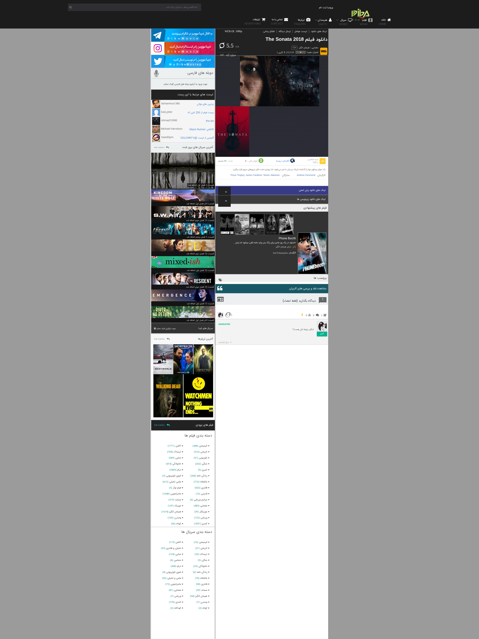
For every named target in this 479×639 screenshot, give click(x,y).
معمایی (315, 48)
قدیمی (204, 494)
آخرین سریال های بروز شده (197, 147)
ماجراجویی (175, 494)
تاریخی (203, 452)
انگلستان (286, 161)
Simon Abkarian (271, 175)
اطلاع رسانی (269, 31)
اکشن (178, 446)
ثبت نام (323, 8)
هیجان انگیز (304, 48)
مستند (178, 500)
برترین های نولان (205, 104)
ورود (331, 8)
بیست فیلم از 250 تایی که (201, 113)
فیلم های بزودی (204, 425)
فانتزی (204, 488)
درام (289, 247)
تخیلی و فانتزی (173, 548)
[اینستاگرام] (183, 53)
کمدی (204, 524)
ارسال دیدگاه (285, 31)
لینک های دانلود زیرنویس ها (311, 199)
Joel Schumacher (280, 253)
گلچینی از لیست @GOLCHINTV (197, 138)
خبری (204, 470)
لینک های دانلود (319, 31)
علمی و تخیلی (174, 578)
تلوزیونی (203, 458)
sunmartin (224, 324)
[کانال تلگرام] (183, 40)
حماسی (177, 560)
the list (210, 121)
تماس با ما (277, 21)
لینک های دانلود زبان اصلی (312, 190)
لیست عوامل (301, 31)
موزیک (177, 506)
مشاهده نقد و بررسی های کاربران (308, 288)
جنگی (204, 464)
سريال (343, 22)
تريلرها (300, 22)
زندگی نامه (202, 476)
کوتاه (178, 524)
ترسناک (177, 452)
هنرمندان (323, 22)
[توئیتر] (183, 66)
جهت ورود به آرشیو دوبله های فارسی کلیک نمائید (185, 84)
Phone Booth (287, 238)
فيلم (364, 22)
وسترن (177, 518)
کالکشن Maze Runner (202, 129)
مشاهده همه (159, 147)
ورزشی (204, 518)
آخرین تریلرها (205, 339)
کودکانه (177, 608)
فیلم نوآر (177, 488)
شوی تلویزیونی (173, 476)
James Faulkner (254, 175)
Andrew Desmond (306, 175)
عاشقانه (203, 482)
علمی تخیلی (175, 482)
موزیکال (203, 512)
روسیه (278, 161)
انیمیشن (203, 446)
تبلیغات (252, 21)
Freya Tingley (237, 175)
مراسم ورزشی (200, 500)
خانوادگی (176, 464)
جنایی (178, 458)
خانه (382, 22)
